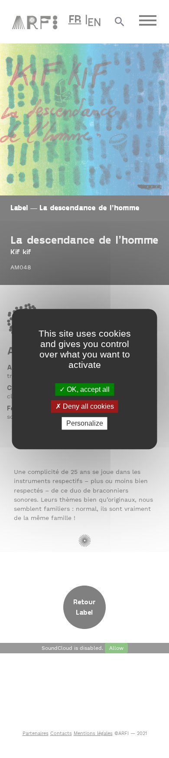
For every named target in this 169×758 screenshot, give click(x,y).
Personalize (84, 423)
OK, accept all (87, 389)
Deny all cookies (87, 406)
